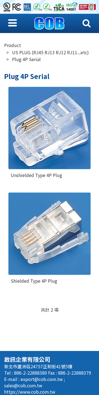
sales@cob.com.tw (23, 385)
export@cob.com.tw (42, 379)
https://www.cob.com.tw (29, 391)
